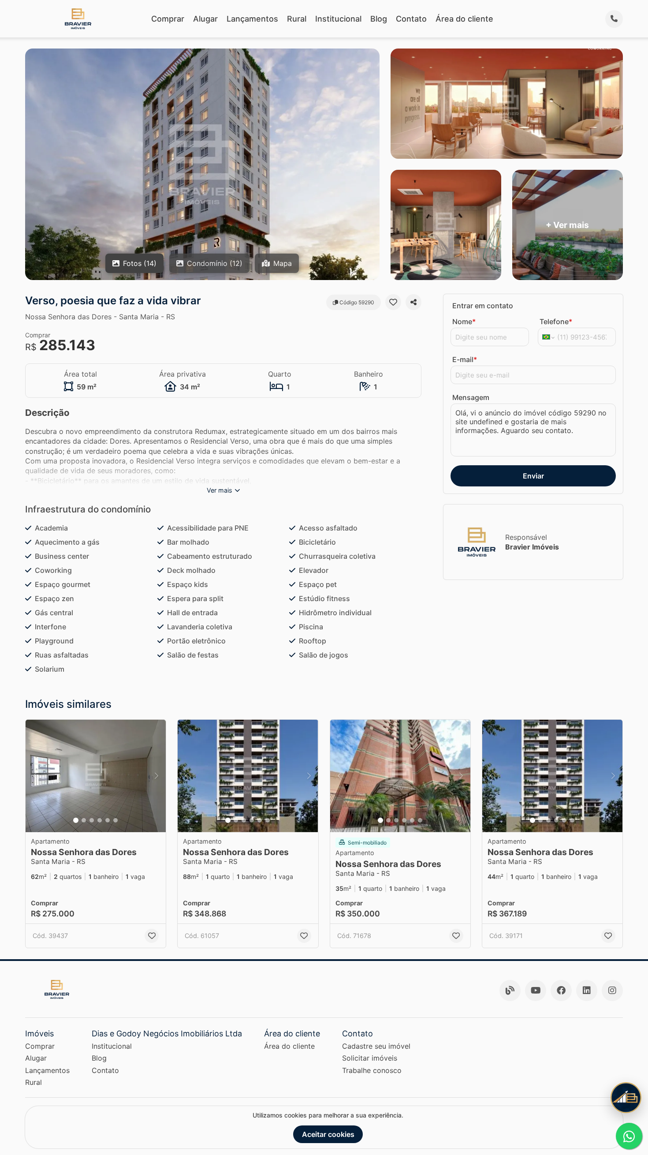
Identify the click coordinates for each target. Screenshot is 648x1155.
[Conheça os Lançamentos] (626, 1097)
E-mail (464, 359)
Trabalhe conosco (372, 1070)
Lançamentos (252, 18)
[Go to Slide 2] (84, 820)
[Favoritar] (393, 302)
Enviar (533, 475)
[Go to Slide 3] (91, 820)
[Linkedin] (586, 990)
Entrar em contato (482, 305)
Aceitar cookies (328, 1134)
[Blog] (510, 990)
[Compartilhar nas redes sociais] (413, 302)
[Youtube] (535, 990)
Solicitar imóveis (369, 1058)
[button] (96, 776)
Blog (378, 18)
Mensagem (470, 397)
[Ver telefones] (614, 19)
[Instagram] (612, 990)
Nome (464, 321)
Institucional (338, 18)
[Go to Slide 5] (107, 820)
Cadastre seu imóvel (376, 1046)
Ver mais (219, 490)
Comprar (167, 18)
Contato (411, 18)
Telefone (556, 321)
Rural (296, 18)
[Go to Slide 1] (75, 820)
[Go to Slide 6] (115, 820)
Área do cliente (464, 18)
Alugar (205, 18)
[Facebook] (561, 990)
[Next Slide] (156, 776)
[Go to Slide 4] (99, 820)
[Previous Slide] (35, 776)
